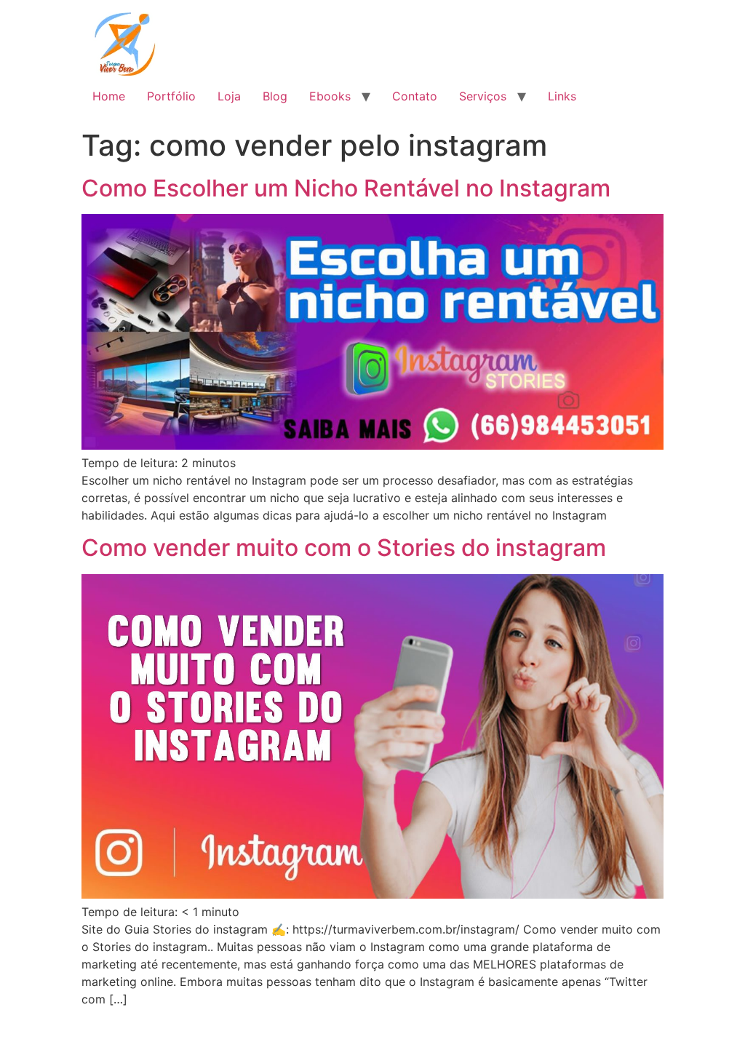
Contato (414, 96)
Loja (229, 96)
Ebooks (330, 96)
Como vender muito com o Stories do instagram (343, 547)
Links (562, 96)
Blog (275, 96)
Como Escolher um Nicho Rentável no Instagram (345, 188)
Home (108, 96)
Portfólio (171, 96)
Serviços (482, 96)
